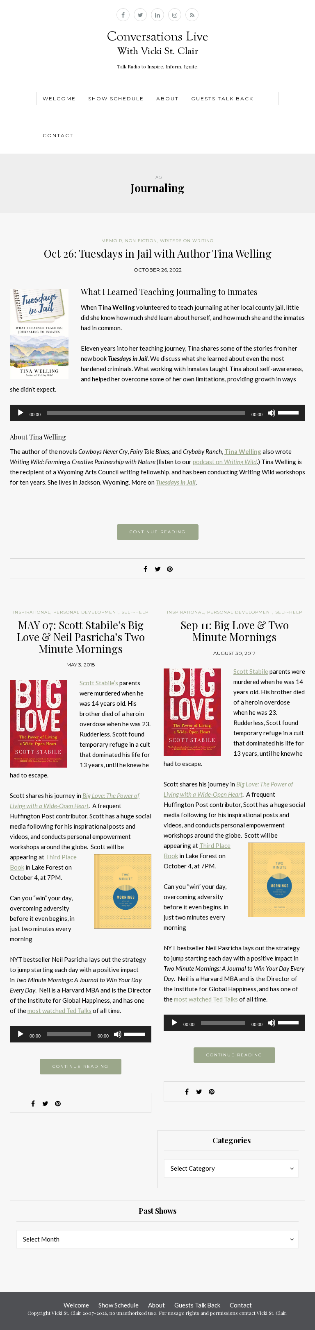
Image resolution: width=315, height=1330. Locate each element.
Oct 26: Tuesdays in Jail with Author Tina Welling (158, 253)
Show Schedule (116, 98)
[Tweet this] (157, 569)
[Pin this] (170, 569)
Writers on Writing (187, 240)
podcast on (225, 461)
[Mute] (271, 413)
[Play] (20, 413)
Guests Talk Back (222, 98)
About (167, 98)
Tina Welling (242, 451)
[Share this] (145, 569)
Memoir (111, 240)
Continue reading (158, 532)
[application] (157, 413)
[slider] (289, 412)
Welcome (59, 98)
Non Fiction (141, 240)
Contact (58, 135)
